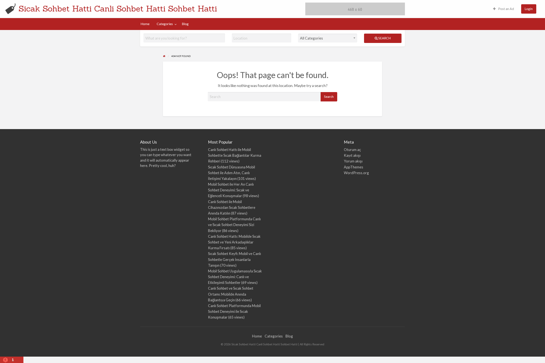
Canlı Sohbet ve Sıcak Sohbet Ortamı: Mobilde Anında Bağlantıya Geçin (230, 294)
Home (145, 24)
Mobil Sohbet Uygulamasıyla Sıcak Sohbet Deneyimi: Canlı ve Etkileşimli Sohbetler (235, 277)
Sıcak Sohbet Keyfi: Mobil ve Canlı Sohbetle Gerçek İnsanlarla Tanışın (234, 259)
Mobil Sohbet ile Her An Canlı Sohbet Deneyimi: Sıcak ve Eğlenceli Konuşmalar (231, 190)
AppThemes (353, 167)
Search (384, 38)
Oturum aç (352, 149)
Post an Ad (506, 9)
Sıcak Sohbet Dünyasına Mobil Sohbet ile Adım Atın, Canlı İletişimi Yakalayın (231, 173)
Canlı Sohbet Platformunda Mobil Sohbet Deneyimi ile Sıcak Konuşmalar (234, 311)
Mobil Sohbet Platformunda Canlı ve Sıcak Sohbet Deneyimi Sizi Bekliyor (234, 225)
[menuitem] (503, 9)
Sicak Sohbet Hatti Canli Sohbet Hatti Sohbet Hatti (118, 8)
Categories (165, 24)
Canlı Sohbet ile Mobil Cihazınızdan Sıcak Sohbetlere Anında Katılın (231, 207)
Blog (185, 24)
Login (529, 9)
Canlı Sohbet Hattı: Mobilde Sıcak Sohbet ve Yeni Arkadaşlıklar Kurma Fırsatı (234, 242)
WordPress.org (356, 173)
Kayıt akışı (352, 155)
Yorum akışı (353, 161)
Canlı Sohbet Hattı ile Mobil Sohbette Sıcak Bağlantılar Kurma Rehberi (234, 155)
